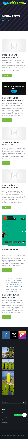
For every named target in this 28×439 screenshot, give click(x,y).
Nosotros (4, 415)
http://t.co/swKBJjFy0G (15, 286)
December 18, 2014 (11, 291)
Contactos (5, 422)
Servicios (4, 417)
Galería (4, 419)
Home (3, 412)
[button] (24, 415)
